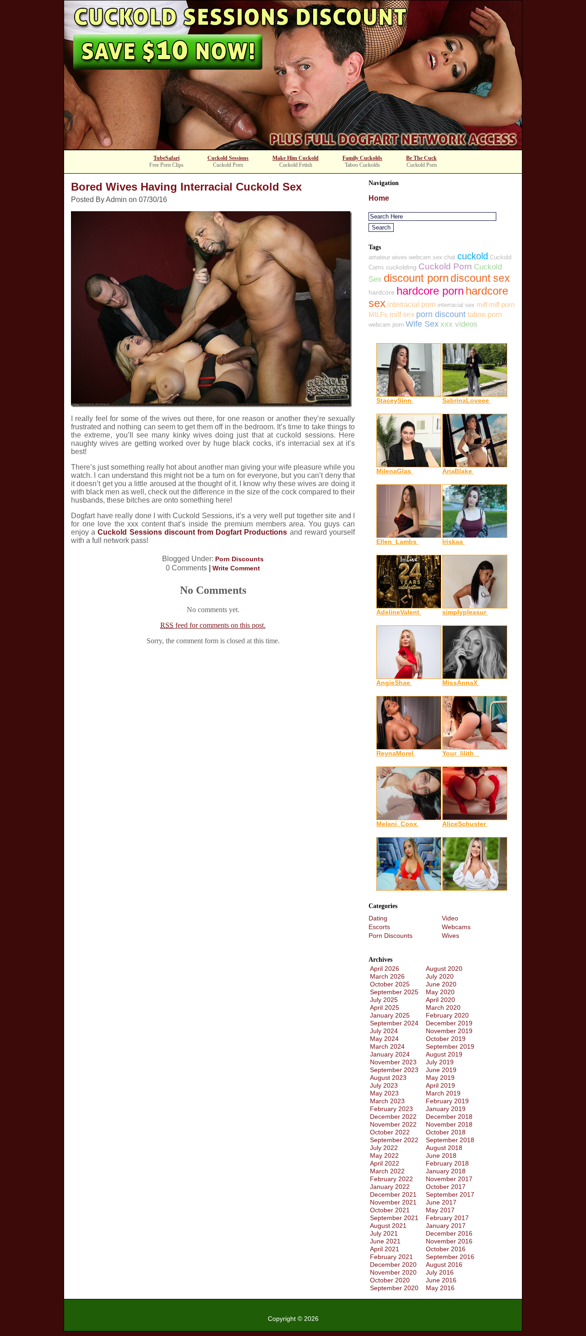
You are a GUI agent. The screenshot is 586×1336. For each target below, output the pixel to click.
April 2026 (384, 968)
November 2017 (449, 1179)
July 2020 (440, 976)
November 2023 (393, 1062)
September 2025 (394, 992)
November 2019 (449, 1031)
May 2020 (440, 992)
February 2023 (391, 1108)
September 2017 (450, 1194)
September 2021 (394, 1217)
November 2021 (393, 1202)
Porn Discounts (239, 559)
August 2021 (388, 1225)
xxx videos (458, 324)
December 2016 (449, 1233)
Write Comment (236, 568)
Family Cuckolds (362, 158)
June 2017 (441, 1202)
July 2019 (440, 1062)
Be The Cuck (421, 158)
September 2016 (450, 1256)
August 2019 (444, 1054)
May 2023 (384, 1093)
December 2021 (393, 1194)
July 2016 (440, 1272)
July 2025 (384, 999)
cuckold (472, 256)
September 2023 (394, 1069)
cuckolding (401, 267)
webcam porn (386, 324)
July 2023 (384, 1085)
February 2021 (391, 1256)
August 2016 (444, 1264)
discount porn (416, 278)
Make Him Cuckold (295, 158)
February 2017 (447, 1217)
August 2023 (388, 1077)
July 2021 (384, 1233)
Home (379, 198)
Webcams (456, 927)
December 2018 (449, 1116)
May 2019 (440, 1077)
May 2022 (384, 1155)
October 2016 (446, 1249)
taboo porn (484, 314)
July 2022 (384, 1147)
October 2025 (390, 984)
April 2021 (384, 1249)
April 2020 (440, 999)
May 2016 (440, 1288)
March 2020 (443, 1007)
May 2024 (384, 1038)
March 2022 (387, 1171)
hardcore (382, 292)
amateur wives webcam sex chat (412, 257)
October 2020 (390, 1280)
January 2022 (390, 1186)
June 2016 (441, 1280)
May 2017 (440, 1210)
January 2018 (446, 1171)
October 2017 (446, 1186)
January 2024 (390, 1054)
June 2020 (441, 984)
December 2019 (449, 1023)
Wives (450, 935)
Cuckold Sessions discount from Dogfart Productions (192, 532)
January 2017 (446, 1225)
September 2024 (394, 1023)
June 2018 (441, 1155)
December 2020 (393, 1264)
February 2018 (447, 1163)
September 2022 (394, 1140)
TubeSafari (166, 158)
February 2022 (391, 1179)
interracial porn (411, 304)
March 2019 (443, 1093)
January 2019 (446, 1108)
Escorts (379, 927)
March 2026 (387, 976)
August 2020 (444, 968)
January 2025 (390, 1015)
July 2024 (384, 1031)
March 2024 (387, 1046)
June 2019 (441, 1069)
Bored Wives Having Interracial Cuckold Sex (186, 187)
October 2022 (390, 1132)
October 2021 (390, 1210)
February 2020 (447, 1015)
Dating (378, 918)
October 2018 (446, 1132)
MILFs (378, 314)
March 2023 (387, 1101)
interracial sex (456, 304)
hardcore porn (430, 291)
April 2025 (384, 1007)
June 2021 (385, 1241)
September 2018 (450, 1140)
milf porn (502, 304)
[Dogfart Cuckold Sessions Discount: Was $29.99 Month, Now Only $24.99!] (293, 147)
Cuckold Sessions (228, 158)
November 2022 (393, 1124)
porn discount (441, 314)
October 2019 (446, 1038)
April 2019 (440, 1085)
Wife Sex (422, 324)
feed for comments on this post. (213, 625)
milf (482, 304)
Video (450, 918)
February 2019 (447, 1101)
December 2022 (393, 1116)
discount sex (480, 278)
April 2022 (384, 1163)
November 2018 (449, 1124)
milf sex (402, 314)
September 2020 (394, 1288)
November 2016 (449, 1241)
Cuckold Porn (445, 266)
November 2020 (393, 1272)
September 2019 (450, 1046)
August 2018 (444, 1147)
